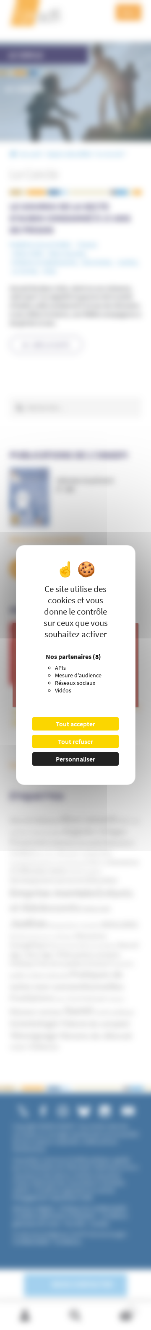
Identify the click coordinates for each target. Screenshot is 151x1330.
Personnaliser (75, 759)
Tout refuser (75, 741)
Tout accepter (75, 724)
